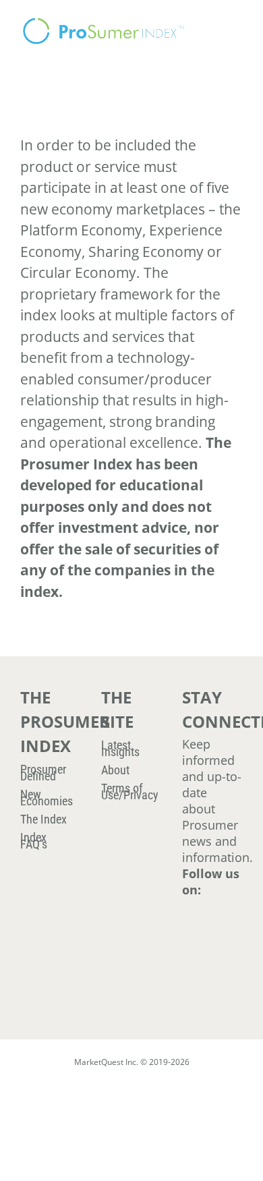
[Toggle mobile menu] (237, 20)
